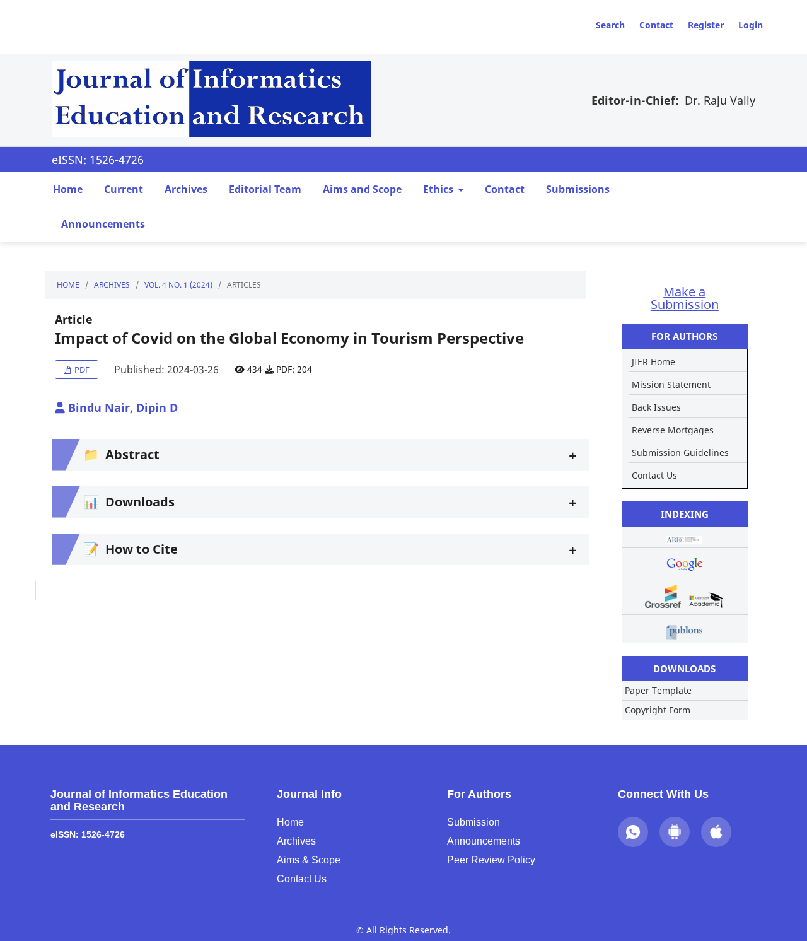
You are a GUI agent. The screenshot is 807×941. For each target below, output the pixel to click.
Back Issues (656, 407)
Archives (186, 189)
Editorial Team (265, 189)
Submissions (578, 189)
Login (750, 25)
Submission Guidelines (680, 453)
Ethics (439, 189)
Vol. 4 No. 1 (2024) (178, 284)
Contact (656, 25)
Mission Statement (671, 384)
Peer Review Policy (491, 860)
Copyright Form (657, 710)
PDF (81, 369)
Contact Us (654, 475)
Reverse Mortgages (673, 430)
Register (706, 25)
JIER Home (653, 362)
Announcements (103, 224)
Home (68, 189)
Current (123, 189)
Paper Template (658, 690)
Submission (473, 822)
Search (610, 25)
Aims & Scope (308, 860)
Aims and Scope (362, 189)
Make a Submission (685, 298)
